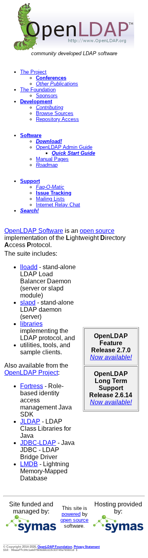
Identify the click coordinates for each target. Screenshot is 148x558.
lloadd (28, 267)
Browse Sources (54, 113)
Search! (29, 211)
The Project (33, 72)
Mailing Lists (50, 199)
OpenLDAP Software (33, 230)
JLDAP (30, 421)
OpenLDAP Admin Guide (64, 147)
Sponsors (47, 96)
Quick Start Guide (73, 153)
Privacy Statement (87, 547)
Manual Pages (52, 159)
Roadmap (47, 165)
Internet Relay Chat (58, 205)
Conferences (51, 78)
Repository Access (57, 119)
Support (30, 181)
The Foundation (38, 90)
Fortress (31, 386)
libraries (31, 323)
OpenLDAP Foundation (54, 547)
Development (36, 101)
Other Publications (57, 84)
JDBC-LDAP (38, 442)
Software (30, 135)
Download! (49, 141)
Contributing (49, 107)
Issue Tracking (53, 193)
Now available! (111, 357)
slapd (28, 302)
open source (97, 230)
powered (71, 514)
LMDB (29, 464)
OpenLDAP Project (31, 372)
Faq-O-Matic (50, 187)
